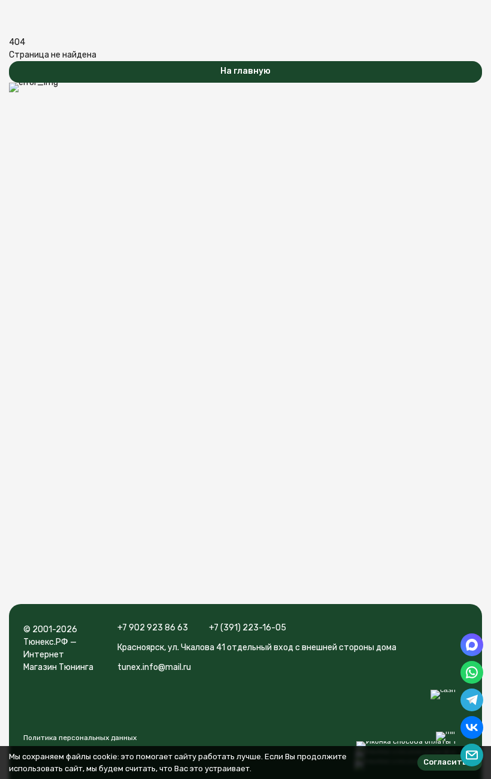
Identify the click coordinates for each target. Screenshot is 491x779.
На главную (245, 71)
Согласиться (449, 761)
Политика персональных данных (80, 737)
